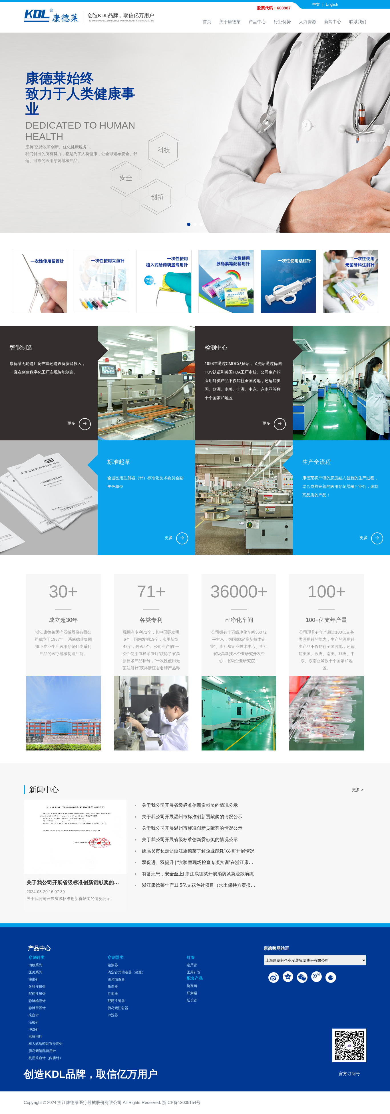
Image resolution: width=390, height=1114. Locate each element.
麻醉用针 (35, 1037)
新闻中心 (332, 21)
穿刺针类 (37, 957)
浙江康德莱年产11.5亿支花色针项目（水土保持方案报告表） (203, 885)
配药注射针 (37, 994)
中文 (316, 4)
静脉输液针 (37, 1001)
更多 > (357, 789)
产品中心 (257, 21)
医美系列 (35, 972)
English (332, 4)
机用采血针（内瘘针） (46, 1058)
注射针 (34, 979)
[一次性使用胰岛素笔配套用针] (225, 281)
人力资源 (307, 21)
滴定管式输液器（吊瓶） (126, 972)
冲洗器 (113, 1015)
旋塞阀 (192, 986)
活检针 (34, 1022)
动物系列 (35, 965)
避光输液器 (116, 979)
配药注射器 (116, 1001)
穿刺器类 (116, 957)
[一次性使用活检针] (288, 281)
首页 (207, 21)
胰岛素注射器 (118, 1008)
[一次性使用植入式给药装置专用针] (163, 281)
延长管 (192, 1000)
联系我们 (357, 21)
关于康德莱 (230, 21)
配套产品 (195, 978)
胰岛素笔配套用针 (42, 1051)
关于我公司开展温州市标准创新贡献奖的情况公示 (192, 816)
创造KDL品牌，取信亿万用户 (121, 15)
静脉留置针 (37, 1008)
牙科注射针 (37, 987)
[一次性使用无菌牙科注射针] (350, 281)
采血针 (34, 1015)
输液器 (113, 965)
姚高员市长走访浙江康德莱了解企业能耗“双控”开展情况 (198, 851)
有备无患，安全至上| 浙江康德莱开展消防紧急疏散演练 (198, 873)
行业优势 (282, 21)
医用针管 (193, 972)
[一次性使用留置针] (39, 281)
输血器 (113, 987)
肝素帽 (192, 993)
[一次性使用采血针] (101, 281)
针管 (191, 957)
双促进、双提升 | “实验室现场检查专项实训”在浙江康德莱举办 (204, 862)
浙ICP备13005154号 (181, 1102)
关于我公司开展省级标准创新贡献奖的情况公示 (190, 805)
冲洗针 (34, 1029)
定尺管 (192, 965)
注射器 (113, 994)
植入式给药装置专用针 (46, 1044)
